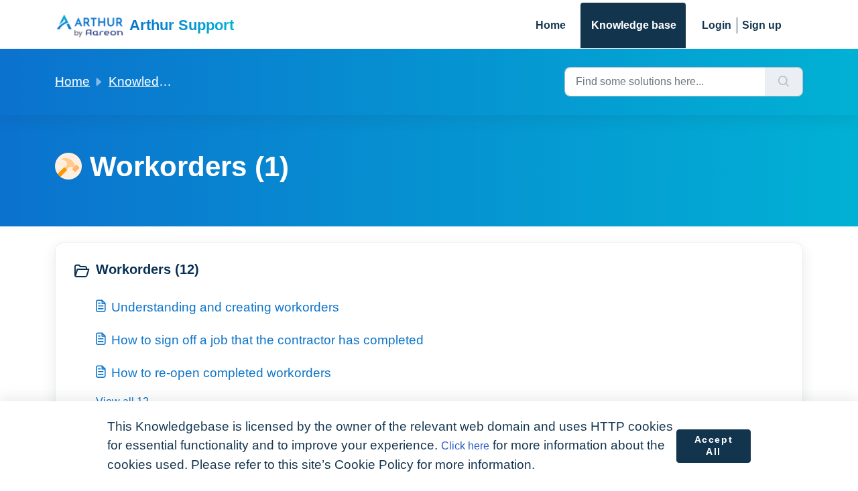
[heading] (248, 270)
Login (716, 25)
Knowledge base (633, 25)
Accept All (713, 445)
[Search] (784, 81)
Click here (465, 445)
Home (551, 25)
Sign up (762, 25)
